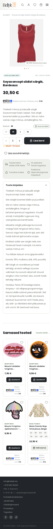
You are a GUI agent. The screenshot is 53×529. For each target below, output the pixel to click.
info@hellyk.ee (11, 481)
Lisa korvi (38, 140)
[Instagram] (11, 517)
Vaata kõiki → (43, 332)
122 (36, 436)
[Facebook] (6, 517)
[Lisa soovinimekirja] (21, 342)
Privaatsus (8, 508)
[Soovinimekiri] (35, 5)
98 (36, 433)
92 (31, 433)
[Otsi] (22, 5)
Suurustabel (43, 126)
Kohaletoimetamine (13, 497)
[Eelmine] (7, 43)
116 (31, 436)
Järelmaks (9, 500)
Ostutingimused (11, 504)
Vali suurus (41, 448)
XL (28, 131)
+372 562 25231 (11, 485)
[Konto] (29, 5)
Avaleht (6, 15)
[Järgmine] (46, 43)
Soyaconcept (11, 75)
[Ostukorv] (41, 5)
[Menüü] (47, 5)
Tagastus (8, 512)
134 (46, 436)
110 (45, 433)
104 (40, 433)
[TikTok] (16, 517)
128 (41, 436)
